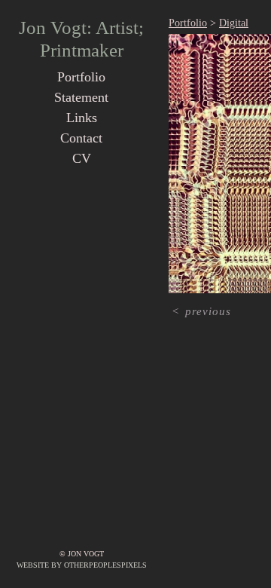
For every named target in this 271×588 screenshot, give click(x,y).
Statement (81, 97)
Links (81, 117)
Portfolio (81, 76)
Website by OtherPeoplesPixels (82, 565)
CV (81, 158)
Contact (81, 137)
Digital (233, 23)
